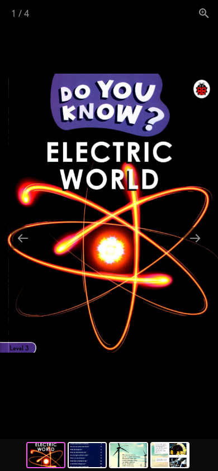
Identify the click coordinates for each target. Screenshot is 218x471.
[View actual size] (204, 13)
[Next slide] (195, 238)
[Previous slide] (23, 238)
